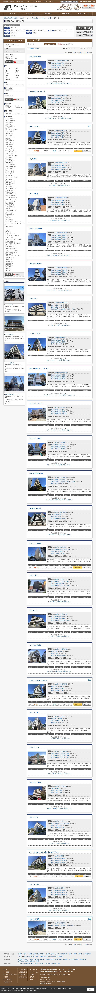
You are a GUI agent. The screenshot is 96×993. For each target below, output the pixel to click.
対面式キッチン (11, 199)
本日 (17, 106)
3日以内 (8, 107)
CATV (8, 232)
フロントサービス (11, 250)
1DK (7, 70)
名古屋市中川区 (59, 579)
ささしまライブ (71, 309)
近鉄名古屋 (62, 448)
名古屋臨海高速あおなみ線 (58, 309)
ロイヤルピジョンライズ (37, 91)
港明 (63, 856)
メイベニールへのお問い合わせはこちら (59, 325)
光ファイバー (10, 234)
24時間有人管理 (11, 248)
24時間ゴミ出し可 (12, 252)
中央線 (53, 653)
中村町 (65, 267)
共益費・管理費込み (11, 58)
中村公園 (64, 270)
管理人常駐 (10, 142)
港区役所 (64, 860)
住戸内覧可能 (10, 254)
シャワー (9, 212)
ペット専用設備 (11, 120)
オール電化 (10, 179)
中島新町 (60, 956)
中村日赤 (64, 167)
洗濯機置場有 (10, 190)
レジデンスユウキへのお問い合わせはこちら (59, 360)
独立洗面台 (10, 214)
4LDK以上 (9, 79)
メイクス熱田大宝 (9, 363)
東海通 (64, 858)
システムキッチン (11, 197)
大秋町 (41, 956)
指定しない (9, 106)
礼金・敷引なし (10, 56)
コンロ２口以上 (11, 194)
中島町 (65, 232)
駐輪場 (8, 184)
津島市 (75, 954)
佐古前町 (65, 130)
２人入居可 (10, 135)
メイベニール (33, 298)
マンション (16, 45)
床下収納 (9, 219)
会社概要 (6, 972)
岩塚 (63, 63)
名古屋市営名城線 (56, 514)
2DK (17, 72)
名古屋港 (64, 894)
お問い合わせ (23, 977)
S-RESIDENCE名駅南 (36, 473)
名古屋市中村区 (59, 60)
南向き (8, 268)
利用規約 (6, 977)
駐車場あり (10, 257)
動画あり (18, 113)
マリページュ (33, 610)
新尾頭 (65, 512)
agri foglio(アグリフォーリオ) (12, 394)
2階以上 (9, 259)
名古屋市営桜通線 (56, 235)
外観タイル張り (11, 192)
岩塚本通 (65, 60)
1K (17, 68)
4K (7, 77)
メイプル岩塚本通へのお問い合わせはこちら (59, 83)
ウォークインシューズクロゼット (14, 224)
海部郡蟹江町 (87, 954)
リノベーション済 (11, 130)
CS (7, 228)
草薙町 (51, 956)
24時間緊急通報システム (13, 243)
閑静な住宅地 (10, 126)
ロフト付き (10, 170)
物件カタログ (8, 982)
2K (7, 72)
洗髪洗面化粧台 (11, 210)
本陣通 (65, 407)
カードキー (10, 150)
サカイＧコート (34, 747)
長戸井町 (65, 302)
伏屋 (60, 790)
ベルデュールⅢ (34, 884)
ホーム (6, 969)
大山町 (65, 614)
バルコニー (10, 175)
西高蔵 (64, 518)
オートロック (10, 237)
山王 (62, 690)
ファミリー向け (11, 164)
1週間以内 (19, 107)
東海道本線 (54, 344)
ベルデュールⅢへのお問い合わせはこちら (59, 910)
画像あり (8, 113)
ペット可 (32, 974)
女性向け (9, 162)
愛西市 (80, 954)
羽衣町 (65, 372)
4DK (17, 77)
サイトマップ (8, 979)
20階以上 (9, 265)
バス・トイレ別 (11, 201)
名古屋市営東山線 (56, 63)
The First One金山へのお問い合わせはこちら (59, 534)
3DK (7, 75)
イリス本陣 (32, 159)
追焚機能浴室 (10, 203)
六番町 (64, 618)
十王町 (65, 162)
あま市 (57, 954)
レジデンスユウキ (35, 333)
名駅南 (65, 477)
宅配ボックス (10, 241)
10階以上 (9, 263)
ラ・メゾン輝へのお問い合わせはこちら (59, 738)
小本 (64, 821)
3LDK (17, 75)
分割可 (8, 139)
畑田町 (65, 751)
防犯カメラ (10, 246)
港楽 (63, 888)
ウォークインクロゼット (13, 221)
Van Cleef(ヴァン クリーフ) (39, 368)
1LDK (17, 70)
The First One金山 (35, 508)
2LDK (7, 73)
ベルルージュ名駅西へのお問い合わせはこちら (59, 255)
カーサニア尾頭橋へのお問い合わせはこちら (59, 671)
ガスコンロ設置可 (11, 155)
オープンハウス (11, 152)
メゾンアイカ (33, 817)
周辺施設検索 (23, 972)
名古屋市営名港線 (56, 616)
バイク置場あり (11, 186)
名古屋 (64, 239)
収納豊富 (9, 226)
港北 (68, 757)
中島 (68, 753)
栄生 (62, 137)
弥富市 (70, 954)
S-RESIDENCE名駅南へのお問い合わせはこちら (59, 500)
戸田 (60, 792)
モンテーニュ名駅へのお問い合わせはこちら (59, 465)
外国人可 (9, 153)
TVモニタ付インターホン (13, 239)
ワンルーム (9, 68)
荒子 (64, 579)
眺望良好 (9, 144)
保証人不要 (10, 131)
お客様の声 (22, 974)
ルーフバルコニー (11, 177)
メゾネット (10, 172)
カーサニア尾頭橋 (35, 645)
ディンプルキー (11, 245)
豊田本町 (60, 551)
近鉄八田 (61, 100)
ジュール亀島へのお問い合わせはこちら (59, 220)
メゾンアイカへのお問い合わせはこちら (59, 843)
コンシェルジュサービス (13, 256)
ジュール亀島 (33, 194)
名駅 (64, 442)
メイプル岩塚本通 (35, 56)
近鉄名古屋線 (54, 100)
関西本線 (53, 67)
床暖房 (8, 217)
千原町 (65, 197)
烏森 (60, 825)
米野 (60, 307)
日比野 (64, 616)
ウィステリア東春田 (35, 782)
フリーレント (10, 148)
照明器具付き (10, 183)
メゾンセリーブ (9, 304)
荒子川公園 (70, 925)
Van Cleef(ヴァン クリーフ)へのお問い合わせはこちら (59, 395)
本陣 (63, 133)
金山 (63, 514)
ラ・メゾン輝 (33, 712)
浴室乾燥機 (10, 205)
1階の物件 (9, 261)
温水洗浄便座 (10, 206)
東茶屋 (64, 923)
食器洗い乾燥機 (11, 195)
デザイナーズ (10, 128)
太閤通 (64, 235)
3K (17, 73)
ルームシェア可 (11, 157)
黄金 (60, 305)
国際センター (65, 445)
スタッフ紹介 (23, 969)
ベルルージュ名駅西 (35, 229)
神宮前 (62, 553)
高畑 (63, 583)
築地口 (64, 862)
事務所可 (9, 133)
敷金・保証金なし (11, 54)
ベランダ (9, 173)
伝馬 (64, 547)
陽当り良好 (10, 124)
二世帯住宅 (10, 146)
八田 (63, 65)
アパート (8, 45)
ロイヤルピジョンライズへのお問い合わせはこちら (59, 118)
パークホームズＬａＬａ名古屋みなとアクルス (44, 852)
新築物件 (32, 977)
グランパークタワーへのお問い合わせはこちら (59, 290)
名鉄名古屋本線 (55, 137)
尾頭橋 (65, 649)
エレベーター (10, 181)
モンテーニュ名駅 (35, 438)
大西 (37, 956)
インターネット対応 (12, 235)
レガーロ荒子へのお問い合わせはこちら (59, 601)
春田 (58, 788)
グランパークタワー (35, 263)
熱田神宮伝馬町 (66, 549)
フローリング (10, 168)
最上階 (8, 267)
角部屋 (8, 270)
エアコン (9, 216)
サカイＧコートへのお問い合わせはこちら (59, 773)
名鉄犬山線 (21, 961)
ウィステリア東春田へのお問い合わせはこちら (59, 808)
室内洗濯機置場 (11, 166)
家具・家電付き (11, 188)
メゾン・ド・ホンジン (36, 403)
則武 (64, 337)
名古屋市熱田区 (59, 512)
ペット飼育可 (10, 119)
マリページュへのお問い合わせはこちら (59, 636)
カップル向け (10, 161)
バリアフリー (10, 137)
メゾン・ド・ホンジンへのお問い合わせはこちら (59, 430)
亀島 (63, 135)
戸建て (31, 979)
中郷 (33, 956)
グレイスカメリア (9, 334)
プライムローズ (34, 126)
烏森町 (65, 95)
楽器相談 (9, 122)
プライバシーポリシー (10, 974)
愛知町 (46, 956)
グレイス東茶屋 (34, 919)
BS (7, 230)
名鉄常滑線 (54, 551)
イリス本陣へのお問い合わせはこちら (59, 185)
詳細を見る (78, 150)
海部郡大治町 (64, 954)
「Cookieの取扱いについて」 (19, 990)
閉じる (91, 989)
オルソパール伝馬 (35, 543)
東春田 (65, 786)
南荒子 (68, 585)
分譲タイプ (10, 140)
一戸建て (8, 46)
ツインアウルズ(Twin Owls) (38, 680)
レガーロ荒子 (33, 575)
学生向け (9, 159)
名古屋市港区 (58, 856)
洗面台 (8, 208)
